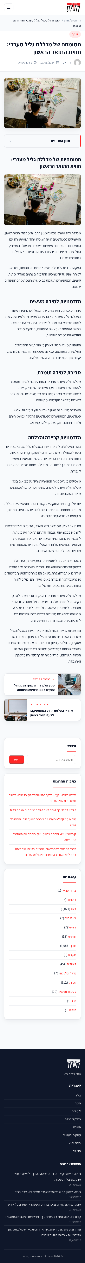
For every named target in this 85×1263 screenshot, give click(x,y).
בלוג (73, 909)
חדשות (72, 936)
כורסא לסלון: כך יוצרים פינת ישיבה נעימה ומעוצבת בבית (43, 810)
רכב (73, 1001)
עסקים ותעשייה (67, 992)
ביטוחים (71, 900)
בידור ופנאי (69, 890)
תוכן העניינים (60, 141)
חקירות (72, 955)
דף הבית (76, 20)
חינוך (66, 20)
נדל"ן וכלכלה (68, 973)
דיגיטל (72, 927)
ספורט (72, 982)
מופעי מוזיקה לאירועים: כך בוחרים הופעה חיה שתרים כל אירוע (44, 1204)
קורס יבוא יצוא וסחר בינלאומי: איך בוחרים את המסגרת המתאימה (43, 1217)
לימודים (71, 964)
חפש (16, 759)
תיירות (72, 1010)
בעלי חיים (70, 918)
